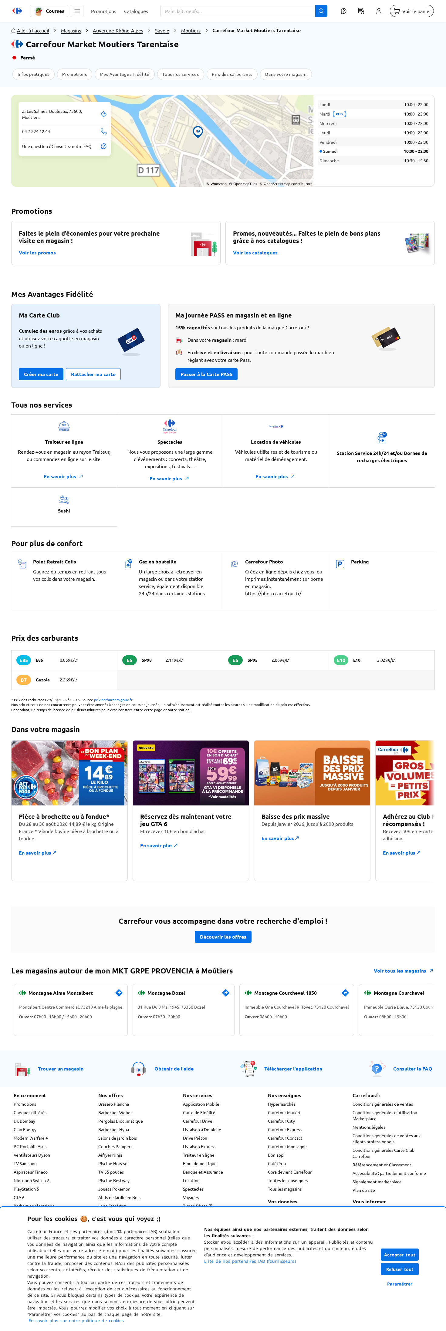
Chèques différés (30, 1112)
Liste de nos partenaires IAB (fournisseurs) (250, 1261)
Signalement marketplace (377, 1181)
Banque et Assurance (203, 1172)
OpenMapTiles (243, 183)
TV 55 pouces (111, 1172)
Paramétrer (400, 1284)
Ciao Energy (25, 1129)
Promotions (25, 1104)
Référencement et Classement (382, 1164)
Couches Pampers (115, 1146)
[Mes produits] (361, 11)
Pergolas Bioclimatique (120, 1121)
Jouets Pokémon (114, 1189)
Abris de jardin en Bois (119, 1197)
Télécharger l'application (293, 1068)
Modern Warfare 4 (31, 1138)
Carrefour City (281, 1121)
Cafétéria (277, 1163)
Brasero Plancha (113, 1104)
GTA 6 (19, 1197)
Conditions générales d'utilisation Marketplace (385, 1115)
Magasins (71, 30)
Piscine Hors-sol (113, 1163)
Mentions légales (369, 1127)
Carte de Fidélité (199, 1112)
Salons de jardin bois (117, 1138)
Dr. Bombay (24, 1121)
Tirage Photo (196, 1205)
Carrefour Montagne (287, 1146)
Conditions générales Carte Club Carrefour (383, 1153)
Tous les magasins (285, 1189)
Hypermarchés (282, 1104)
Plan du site (364, 1190)
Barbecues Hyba (113, 1129)
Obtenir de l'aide (174, 1068)
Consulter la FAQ (412, 1068)
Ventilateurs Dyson (32, 1155)
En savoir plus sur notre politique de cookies (76, 1320)
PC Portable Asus (30, 1146)
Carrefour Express (285, 1129)
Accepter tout (400, 1255)
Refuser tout (400, 1269)
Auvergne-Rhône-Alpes (118, 30)
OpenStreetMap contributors (285, 183)
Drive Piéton (195, 1138)
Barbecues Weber (115, 1112)
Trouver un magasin (60, 1068)
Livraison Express (199, 1146)
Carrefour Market (284, 1112)
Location (191, 1180)
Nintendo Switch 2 (31, 1180)
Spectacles (193, 1189)
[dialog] (223, 1269)
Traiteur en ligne (199, 1155)
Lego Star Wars (112, 1205)
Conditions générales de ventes (383, 1104)
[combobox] (243, 11)
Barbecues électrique (34, 1205)
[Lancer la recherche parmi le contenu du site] (321, 11)
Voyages (191, 1197)
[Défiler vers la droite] (420, 814)
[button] (77, 11)
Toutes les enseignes (288, 1180)
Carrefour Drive (197, 1121)
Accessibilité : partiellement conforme (389, 1173)
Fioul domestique (200, 1163)
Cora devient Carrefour (290, 1172)
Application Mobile (201, 1104)
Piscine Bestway (114, 1180)
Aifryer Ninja (110, 1155)
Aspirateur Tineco (31, 1172)
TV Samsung (25, 1163)
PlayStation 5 (26, 1189)
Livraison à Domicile (202, 1129)
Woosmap (216, 183)
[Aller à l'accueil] (17, 11)
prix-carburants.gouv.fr (113, 699)
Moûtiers (191, 30)
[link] (119, 995)
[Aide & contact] (343, 11)
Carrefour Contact (285, 1138)
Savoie (162, 30)
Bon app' (276, 1155)
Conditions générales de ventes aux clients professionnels (387, 1138)
